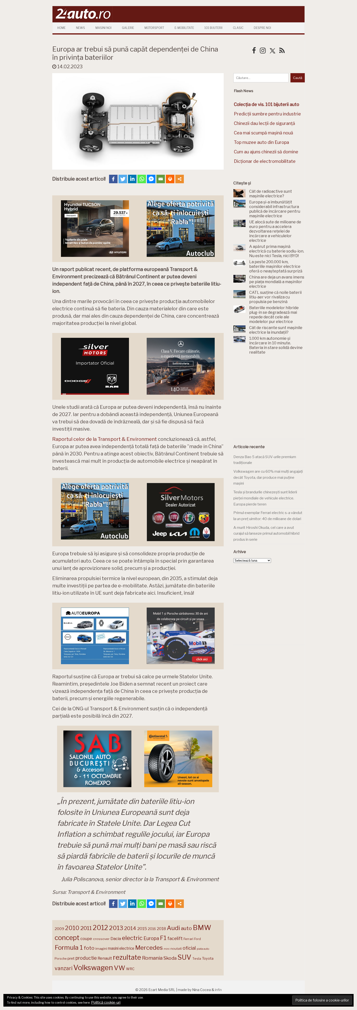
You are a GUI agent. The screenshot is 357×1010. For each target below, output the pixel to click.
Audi (173, 928)
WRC (130, 969)
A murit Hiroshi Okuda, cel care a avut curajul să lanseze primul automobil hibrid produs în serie (266, 533)
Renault (105, 958)
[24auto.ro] (82, 20)
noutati (176, 948)
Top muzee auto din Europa (261, 142)
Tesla (196, 958)
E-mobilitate (184, 28)
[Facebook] (113, 179)
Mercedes (149, 947)
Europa (151, 938)
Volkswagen (93, 967)
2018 (161, 928)
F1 (163, 937)
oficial (189, 948)
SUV (184, 957)
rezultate (127, 957)
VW (119, 968)
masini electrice (121, 948)
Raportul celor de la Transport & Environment (104, 439)
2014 (130, 928)
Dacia (115, 938)
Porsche (61, 958)
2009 (59, 928)
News (80, 28)
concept (67, 938)
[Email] (160, 179)
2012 (100, 928)
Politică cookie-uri (105, 1002)
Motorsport (154, 28)
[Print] (170, 179)
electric (132, 937)
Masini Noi (103, 28)
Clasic (238, 28)
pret (71, 958)
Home (61, 28)
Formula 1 (69, 947)
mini (167, 948)
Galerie (128, 28)
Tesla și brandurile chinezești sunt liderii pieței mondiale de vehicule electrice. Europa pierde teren (265, 498)
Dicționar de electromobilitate (265, 161)
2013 (116, 928)
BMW (202, 927)
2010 (72, 928)
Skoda (170, 958)
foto (89, 948)
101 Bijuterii (213, 28)
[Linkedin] (132, 179)
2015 (142, 928)
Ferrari (188, 939)
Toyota (207, 958)
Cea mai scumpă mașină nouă (263, 132)
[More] (179, 179)
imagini (101, 948)
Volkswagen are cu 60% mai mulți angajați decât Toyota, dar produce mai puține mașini (268, 477)
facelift (175, 938)
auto (186, 928)
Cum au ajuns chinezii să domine (266, 151)
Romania (152, 958)
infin (218, 990)
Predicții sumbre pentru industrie (267, 113)
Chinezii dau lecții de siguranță (264, 123)
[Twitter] (123, 179)
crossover (101, 939)
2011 (86, 928)
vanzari (63, 968)
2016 (152, 929)
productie (86, 958)
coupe (86, 938)
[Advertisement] (269, 399)
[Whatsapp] (141, 179)
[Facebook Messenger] (151, 179)
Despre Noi (262, 28)
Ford (197, 939)
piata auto (203, 948)
